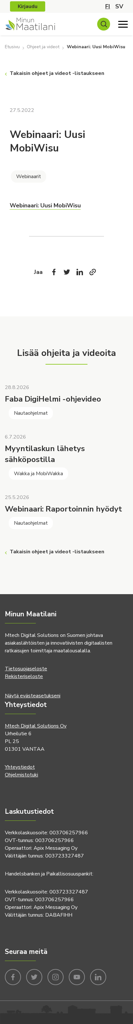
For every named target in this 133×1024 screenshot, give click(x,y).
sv (119, 6)
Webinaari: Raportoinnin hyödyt (63, 509)
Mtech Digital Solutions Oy (35, 725)
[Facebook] (53, 272)
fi (107, 6)
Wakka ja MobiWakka (38, 473)
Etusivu (12, 47)
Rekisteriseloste (24, 676)
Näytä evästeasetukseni (32, 695)
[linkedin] (98, 976)
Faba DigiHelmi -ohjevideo (53, 399)
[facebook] (13, 976)
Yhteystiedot (20, 767)
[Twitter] (66, 272)
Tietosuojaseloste (26, 668)
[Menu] (123, 24)
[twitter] (34, 976)
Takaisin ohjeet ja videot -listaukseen (57, 73)
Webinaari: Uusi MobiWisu (45, 205)
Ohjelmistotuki (21, 774)
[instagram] (55, 976)
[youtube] (77, 976)
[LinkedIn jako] (79, 272)
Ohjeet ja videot (43, 47)
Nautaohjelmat (31, 413)
